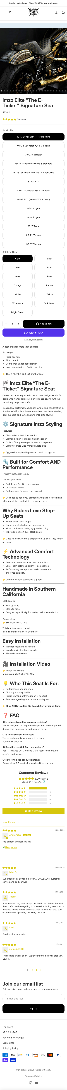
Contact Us (8, 1042)
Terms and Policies (33, 1076)
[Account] (56, 12)
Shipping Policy (10, 1048)
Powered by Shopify (42, 1070)
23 (65, 90)
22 (62, 90)
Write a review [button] (33, 810)
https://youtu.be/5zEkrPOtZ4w (18, 674)
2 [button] (32, 970)
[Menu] (3, 12)
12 (33, 90)
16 (45, 90)
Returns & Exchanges (13, 1037)
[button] (9, 119)
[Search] (10, 12)
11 (30, 90)
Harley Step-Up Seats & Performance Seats (37, 706)
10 (27, 90)
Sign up (33, 1008)
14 (39, 90)
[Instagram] (31, 1083)
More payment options (33, 340)
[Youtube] (36, 1083)
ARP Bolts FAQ (9, 1032)
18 (50, 90)
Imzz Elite (27, 1070)
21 (59, 90)
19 (53, 90)
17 (48, 90)
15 (42, 90)
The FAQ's (7, 1027)
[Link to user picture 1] (9, 853)
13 (36, 90)
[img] (9, 830)
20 (56, 90)
